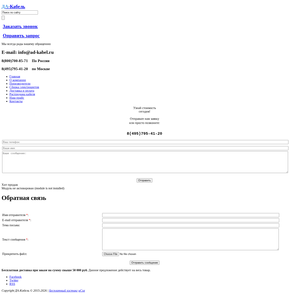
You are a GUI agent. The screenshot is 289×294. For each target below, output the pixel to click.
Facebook (15, 276)
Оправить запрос (21, 35)
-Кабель (13, 6)
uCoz (81, 290)
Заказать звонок (20, 26)
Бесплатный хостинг (63, 290)
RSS (12, 284)
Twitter (13, 280)
